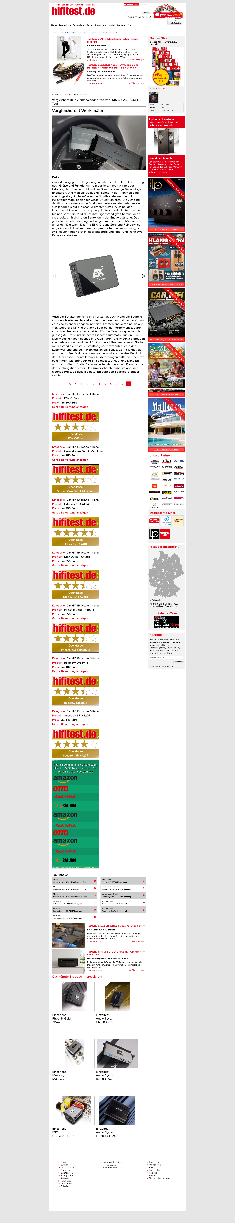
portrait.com (111, 1167)
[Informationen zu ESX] (154, 474)
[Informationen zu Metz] (179, 486)
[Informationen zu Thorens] (179, 499)
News (54, 25)
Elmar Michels (164, 105)
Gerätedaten (67, 1172)
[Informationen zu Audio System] (167, 461)
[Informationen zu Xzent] (167, 505)
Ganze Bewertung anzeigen (70, 407)
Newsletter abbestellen (162, 666)
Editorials (65, 1186)
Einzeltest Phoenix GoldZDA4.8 (61, 1018)
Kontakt (153, 1175)
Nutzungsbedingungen (160, 1178)
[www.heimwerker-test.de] (178, 527)
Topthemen (66, 1183)
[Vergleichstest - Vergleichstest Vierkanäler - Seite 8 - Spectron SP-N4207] (75, 383)
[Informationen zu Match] (167, 486)
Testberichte (65, 25)
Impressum (154, 1162)
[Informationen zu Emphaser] (179, 468)
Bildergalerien (67, 1175)
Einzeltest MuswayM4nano (59, 1075)
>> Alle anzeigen (136, 59)
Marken (89, 25)
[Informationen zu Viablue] (154, 505)
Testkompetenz (68, 1167)
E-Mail (162, 108)
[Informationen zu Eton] (167, 474)
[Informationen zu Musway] (154, 493)
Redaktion (65, 1170)
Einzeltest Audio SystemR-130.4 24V (105, 1075)
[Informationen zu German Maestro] (179, 474)
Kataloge (65, 1178)
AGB (151, 1167)
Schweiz (156, 600)
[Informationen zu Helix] (167, 480)
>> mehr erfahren (157, 88)
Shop (130, 25)
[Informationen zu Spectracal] (167, 499)
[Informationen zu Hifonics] (179, 480)
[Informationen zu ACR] (154, 461)
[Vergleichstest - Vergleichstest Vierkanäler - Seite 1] (70, 383)
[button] (144, 276)
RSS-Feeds (66, 1180)
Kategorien (100, 25)
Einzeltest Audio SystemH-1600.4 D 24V (107, 1132)
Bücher (64, 1164)
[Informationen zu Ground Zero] (154, 480)
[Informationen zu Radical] (154, 499)
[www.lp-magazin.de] (154, 541)
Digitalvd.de (111, 1165)
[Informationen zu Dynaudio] (167, 468)
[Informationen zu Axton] (179, 461)
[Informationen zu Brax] (154, 468)
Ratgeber (121, 25)
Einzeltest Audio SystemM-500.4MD (105, 1018)
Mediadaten (155, 1164)
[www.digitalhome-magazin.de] (154, 527)
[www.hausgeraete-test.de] (166, 527)
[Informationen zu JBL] (154, 486)
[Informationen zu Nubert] (167, 493)
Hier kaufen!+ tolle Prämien (175, 22)
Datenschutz (155, 1170)
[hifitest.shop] (165, 541)
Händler (111, 25)
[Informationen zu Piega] (179, 493)
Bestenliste (78, 25)
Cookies (153, 1172)
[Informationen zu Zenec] (179, 505)
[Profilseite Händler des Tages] (166, 627)
